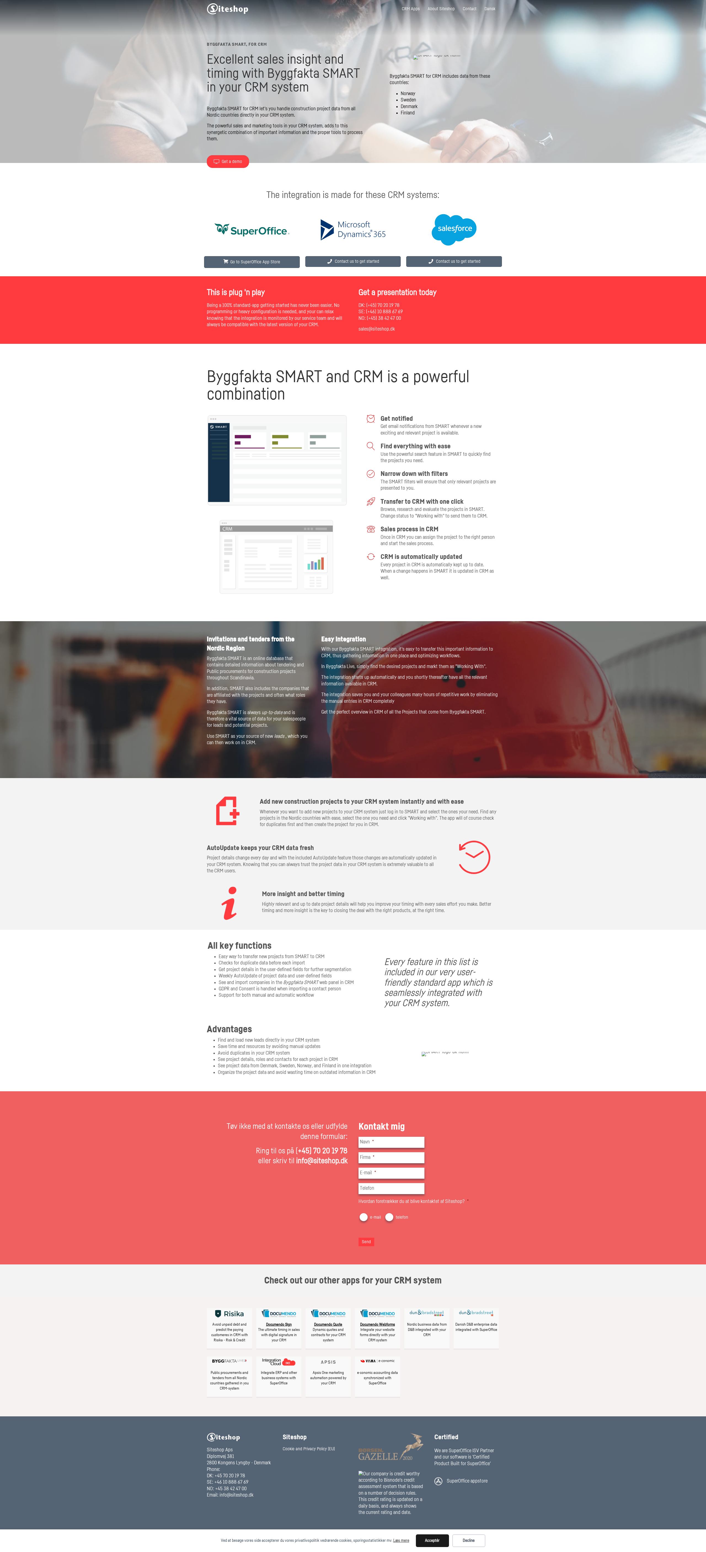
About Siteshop (441, 9)
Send (366, 1242)
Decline (469, 1540)
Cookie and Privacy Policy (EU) (309, 1449)
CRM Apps (411, 9)
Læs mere (401, 1540)
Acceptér (432, 1540)
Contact (470, 9)
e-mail (375, 1217)
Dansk (490, 9)
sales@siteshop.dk (377, 329)
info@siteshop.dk (236, 1495)
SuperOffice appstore (467, 1481)
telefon (402, 1217)
